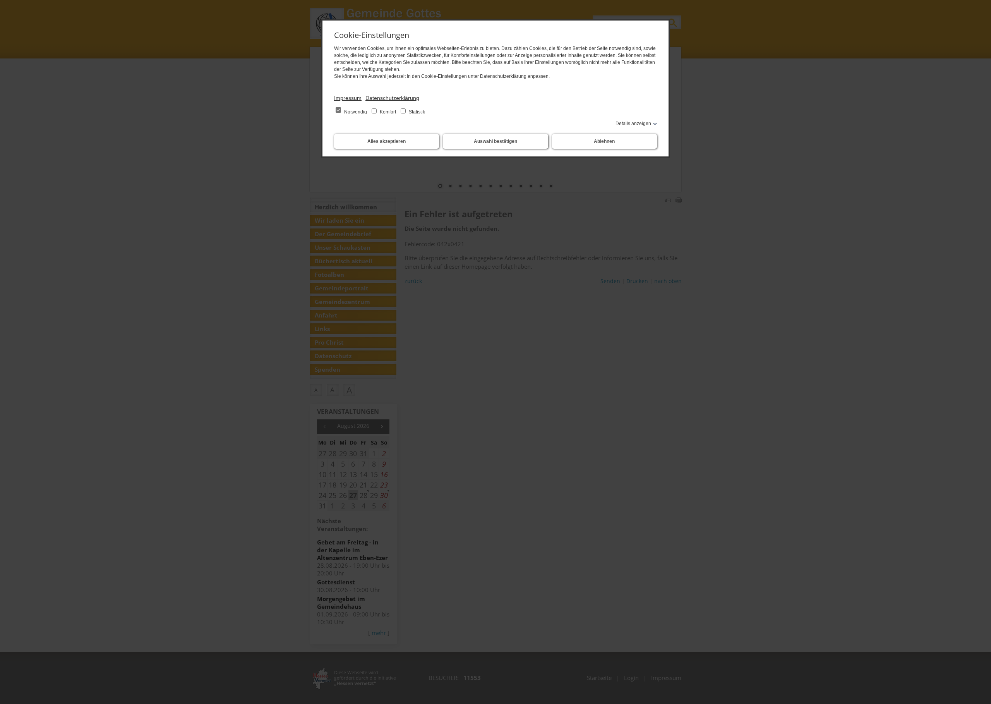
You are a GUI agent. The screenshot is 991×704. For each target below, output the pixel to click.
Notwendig (355, 112)
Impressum (348, 98)
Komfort (388, 112)
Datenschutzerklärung (392, 98)
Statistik (416, 112)
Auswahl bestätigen (495, 141)
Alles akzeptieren (386, 141)
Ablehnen (604, 141)
